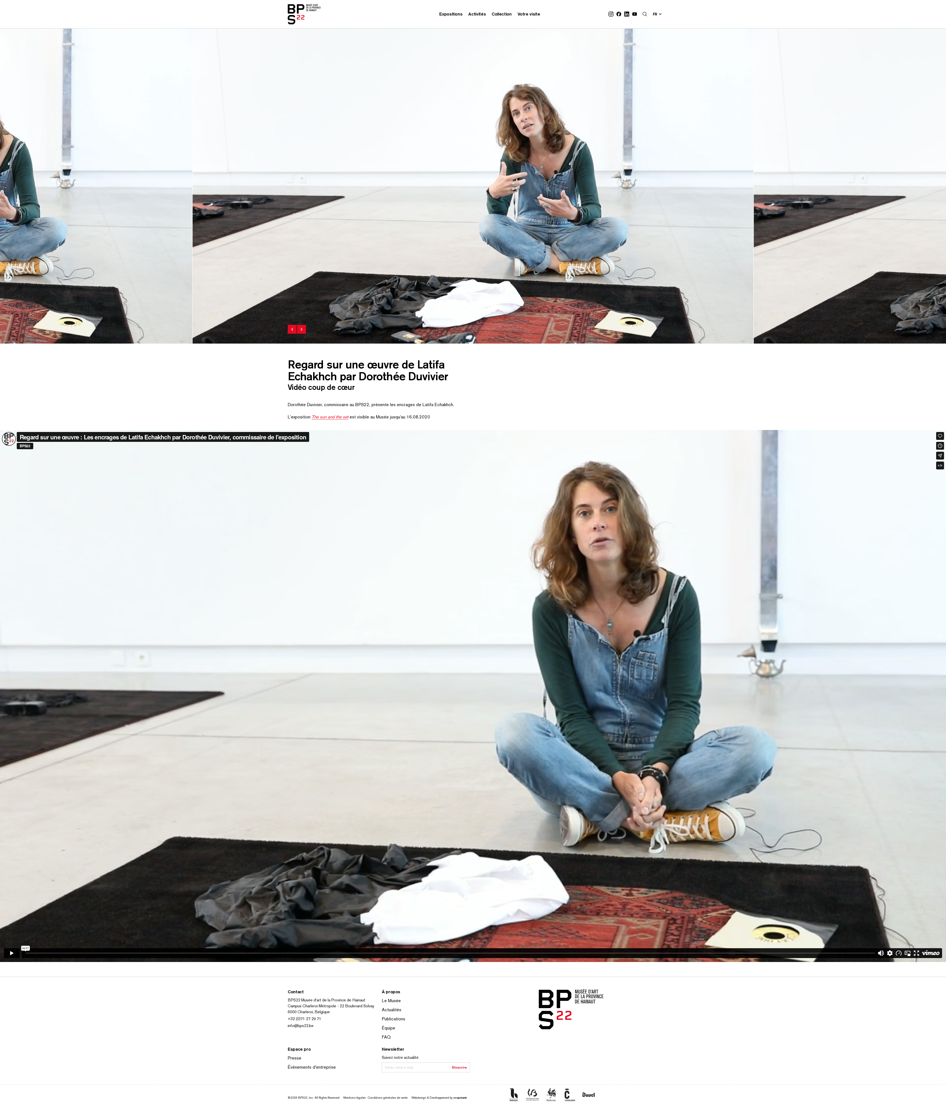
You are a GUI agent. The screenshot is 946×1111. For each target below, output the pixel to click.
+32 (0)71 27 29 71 (304, 1018)
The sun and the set (330, 417)
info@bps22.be (301, 1025)
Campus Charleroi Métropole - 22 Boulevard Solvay (331, 1006)
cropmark (460, 1097)
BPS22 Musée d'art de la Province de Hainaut (326, 1000)
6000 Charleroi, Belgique (309, 1011)
